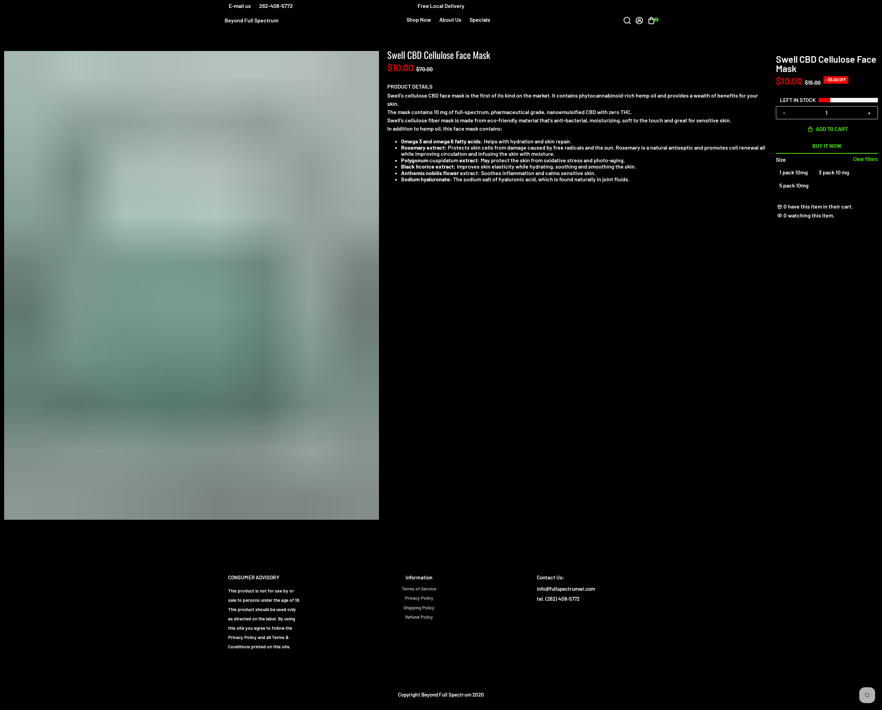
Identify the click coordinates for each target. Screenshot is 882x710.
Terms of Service (419, 588)
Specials (480, 19)
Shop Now (419, 19)
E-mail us (240, 5)
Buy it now (826, 145)
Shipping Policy (418, 607)
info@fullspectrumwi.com (566, 589)
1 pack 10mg (793, 172)
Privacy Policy (419, 598)
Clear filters (865, 159)
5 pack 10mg (794, 185)
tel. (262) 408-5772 (558, 599)
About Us (450, 19)
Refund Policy (419, 617)
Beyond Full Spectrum (251, 20)
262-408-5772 (276, 5)
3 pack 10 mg (834, 172)
